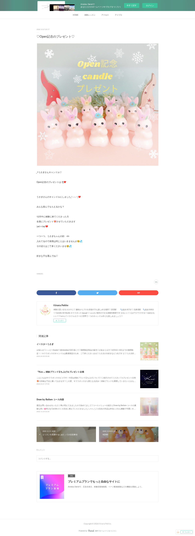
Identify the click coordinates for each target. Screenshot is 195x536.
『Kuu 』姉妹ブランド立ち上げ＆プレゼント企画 (60, 371)
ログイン (150, 5)
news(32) (40, 274)
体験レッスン (89, 14)
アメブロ (118, 14)
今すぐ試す (131, 5)
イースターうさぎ (45, 344)
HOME (75, 14)
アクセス (105, 14)
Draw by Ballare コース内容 (50, 399)
